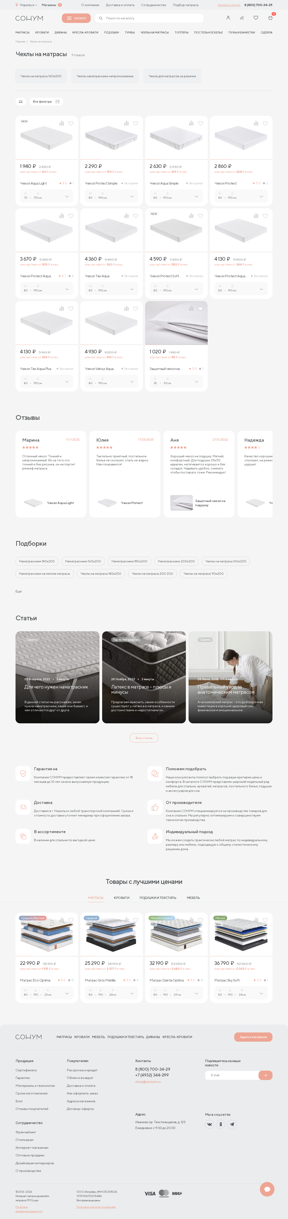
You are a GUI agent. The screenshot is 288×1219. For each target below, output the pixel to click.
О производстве (28, 1171)
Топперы (182, 32)
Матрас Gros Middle (100, 980)
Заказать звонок (229, 5)
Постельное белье (208, 32)
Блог (19, 1101)
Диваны (61, 32)
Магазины (49, 5)
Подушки (111, 32)
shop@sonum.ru (147, 1082)
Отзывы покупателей (32, 1109)
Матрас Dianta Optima (167, 980)
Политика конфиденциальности (29, 1209)
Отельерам (25, 1140)
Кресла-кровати (85, 32)
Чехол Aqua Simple (164, 183)
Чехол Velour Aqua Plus (99, 369)
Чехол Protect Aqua (35, 276)
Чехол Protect (225, 183)
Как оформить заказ (82, 1093)
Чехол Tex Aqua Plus (36, 369)
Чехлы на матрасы (155, 32)
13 (72, 980)
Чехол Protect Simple (101, 183)
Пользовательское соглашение (96, 1207)
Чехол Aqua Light (33, 183)
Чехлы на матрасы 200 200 (152, 573)
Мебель (193, 898)
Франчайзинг (26, 1132)
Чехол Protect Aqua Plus (229, 276)
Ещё (19, 591)
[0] (270, 18)
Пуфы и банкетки (242, 32)
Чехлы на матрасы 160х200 (225, 561)
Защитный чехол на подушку (165, 369)
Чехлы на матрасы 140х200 (101, 573)
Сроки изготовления (31, 1093)
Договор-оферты (80, 1109)
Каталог (80, 18)
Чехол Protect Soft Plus (164, 276)
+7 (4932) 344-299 (152, 1075)
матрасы (22, 32)
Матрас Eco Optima (35, 980)
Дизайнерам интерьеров (35, 1163)
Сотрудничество (153, 5)
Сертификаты (26, 1070)
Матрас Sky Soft (227, 980)
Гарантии (23, 1078)
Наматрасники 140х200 (37, 561)
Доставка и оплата (120, 5)
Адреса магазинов (253, 1037)
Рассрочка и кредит (82, 1070)
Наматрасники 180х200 (129, 561)
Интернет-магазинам (32, 1147)
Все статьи (144, 738)
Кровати (42, 32)
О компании (90, 5)
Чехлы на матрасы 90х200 (204, 573)
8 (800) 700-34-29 (258, 5)
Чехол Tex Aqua (97, 276)
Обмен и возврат (80, 1078)
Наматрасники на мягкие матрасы (44, 573)
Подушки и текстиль (158, 898)
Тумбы (130, 32)
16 (202, 980)
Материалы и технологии (35, 1085)
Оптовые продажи (30, 1155)
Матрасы (96, 898)
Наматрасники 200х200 (176, 561)
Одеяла (266, 32)
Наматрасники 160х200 (83, 561)
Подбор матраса (185, 5)
